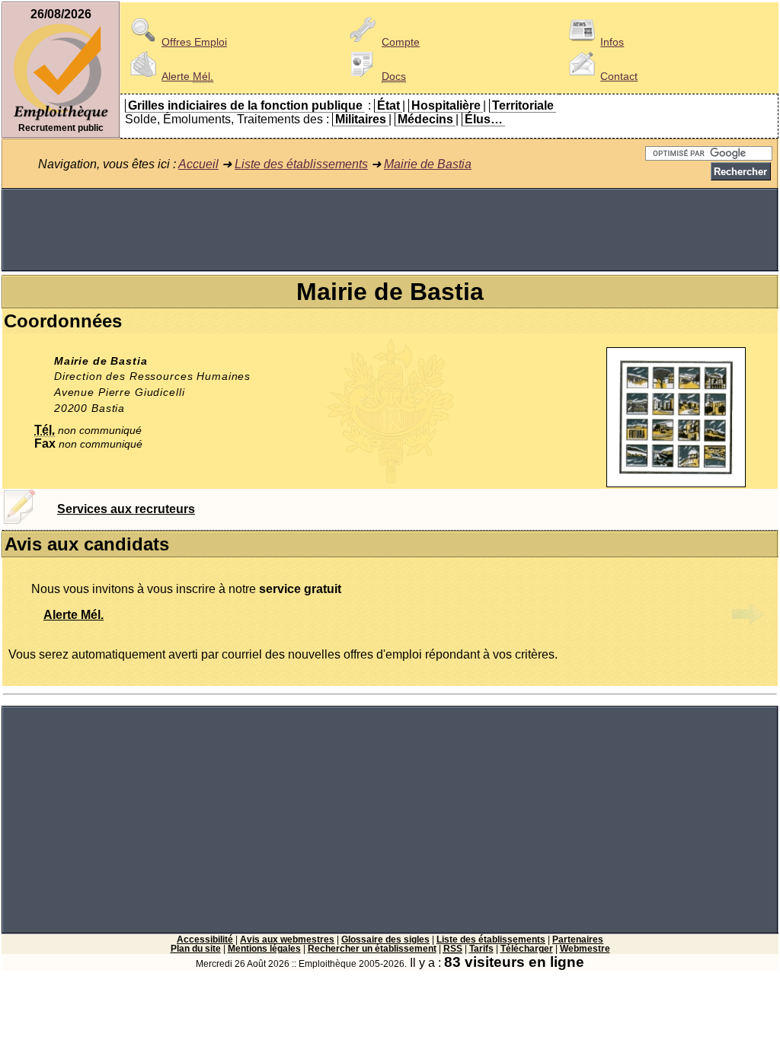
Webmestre (585, 948)
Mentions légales (264, 948)
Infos (612, 42)
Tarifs (481, 948)
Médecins (425, 119)
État (388, 105)
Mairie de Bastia (428, 164)
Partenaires (577, 939)
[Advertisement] (390, 230)
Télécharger (526, 948)
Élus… (484, 119)
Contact (619, 76)
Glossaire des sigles (385, 939)
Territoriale (523, 105)
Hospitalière (446, 105)
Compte (401, 42)
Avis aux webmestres (287, 939)
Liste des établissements (301, 164)
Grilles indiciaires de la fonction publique (245, 105)
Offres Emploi (194, 42)
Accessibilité (205, 939)
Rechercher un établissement (372, 948)
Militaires (360, 119)
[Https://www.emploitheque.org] (61, 119)
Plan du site (196, 948)
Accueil (198, 164)
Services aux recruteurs (126, 508)
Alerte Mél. (73, 614)
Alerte (187, 76)
